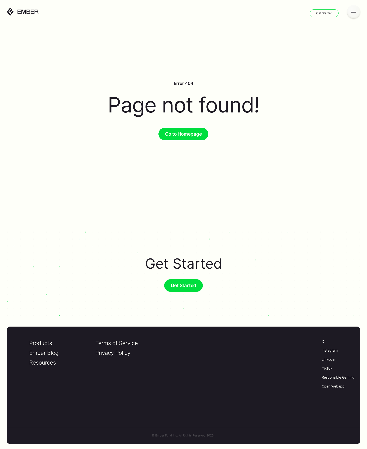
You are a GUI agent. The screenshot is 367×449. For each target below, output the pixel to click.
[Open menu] (353, 11)
